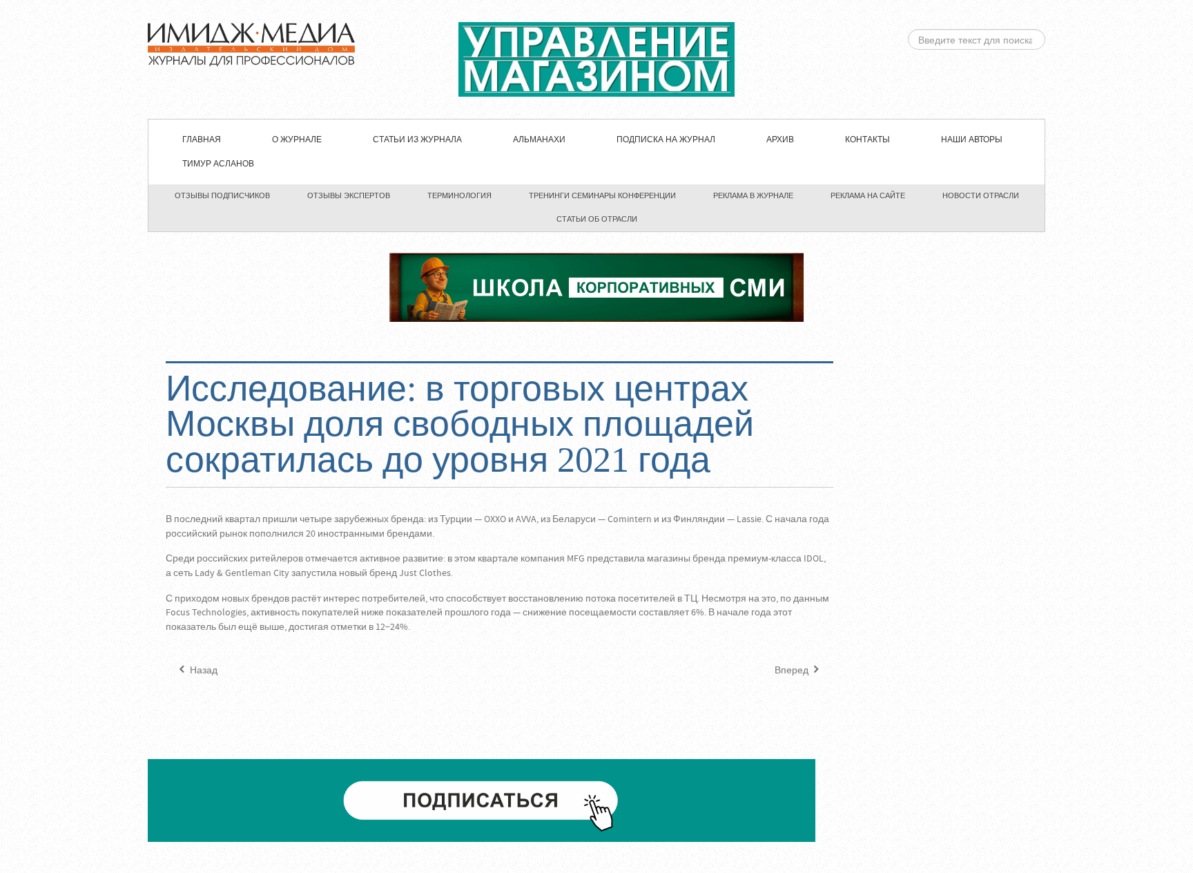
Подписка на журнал (666, 139)
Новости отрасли (980, 195)
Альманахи (539, 139)
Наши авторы (971, 139)
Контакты (867, 139)
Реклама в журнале (753, 195)
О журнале (297, 139)
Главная (201, 139)
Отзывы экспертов (348, 195)
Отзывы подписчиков (222, 195)
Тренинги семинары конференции (602, 195)
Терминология (459, 195)
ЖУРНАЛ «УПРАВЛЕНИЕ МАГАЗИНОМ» (596, 59)
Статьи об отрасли (596, 219)
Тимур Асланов (218, 164)
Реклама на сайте (868, 195)
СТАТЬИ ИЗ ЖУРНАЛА (417, 139)
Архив (780, 139)
